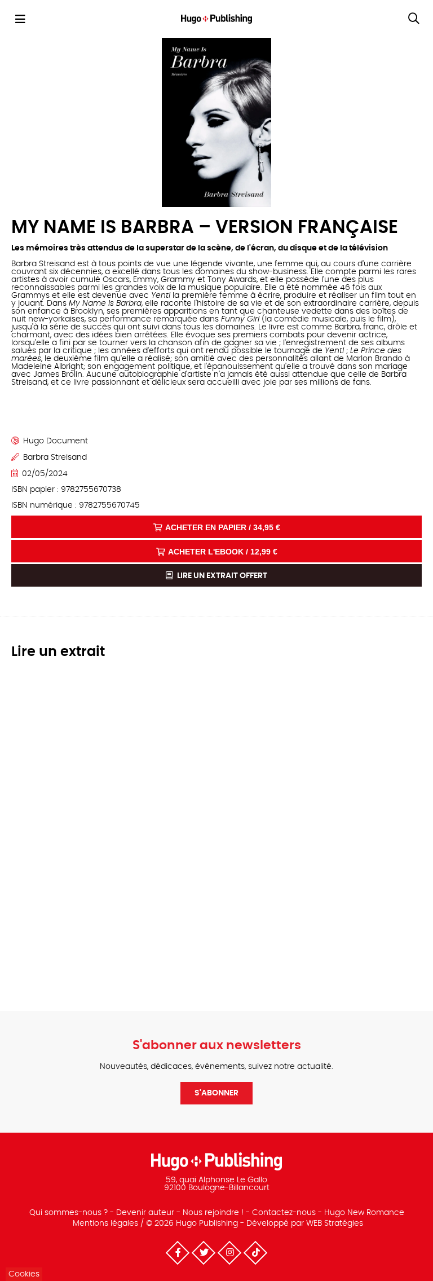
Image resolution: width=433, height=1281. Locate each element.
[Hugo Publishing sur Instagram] (229, 1253)
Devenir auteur (145, 1213)
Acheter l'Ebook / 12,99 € (222, 551)
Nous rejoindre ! (213, 1213)
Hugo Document (55, 441)
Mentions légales (105, 1223)
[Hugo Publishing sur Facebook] (177, 1253)
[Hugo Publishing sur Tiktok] (255, 1253)
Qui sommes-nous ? (68, 1213)
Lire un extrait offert (221, 576)
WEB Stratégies (334, 1223)
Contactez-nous (284, 1213)
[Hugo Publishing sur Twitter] (203, 1253)
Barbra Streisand (55, 457)
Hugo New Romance (364, 1213)
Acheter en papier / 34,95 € (222, 527)
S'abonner (216, 1093)
